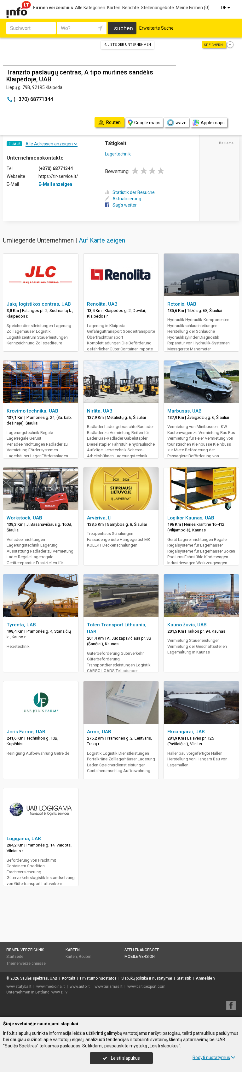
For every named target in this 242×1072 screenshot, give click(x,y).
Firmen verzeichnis (53, 7)
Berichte (130, 7)
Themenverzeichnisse (26, 963)
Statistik (184, 978)
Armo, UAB (99, 732)
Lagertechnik (118, 153)
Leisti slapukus (125, 1058)
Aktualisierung (126, 198)
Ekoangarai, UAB (186, 732)
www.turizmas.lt (109, 986)
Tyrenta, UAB (21, 625)
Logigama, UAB (24, 838)
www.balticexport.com (146, 986)
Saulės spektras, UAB (38, 978)
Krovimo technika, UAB (32, 411)
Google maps (147, 122)
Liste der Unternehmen (129, 45)
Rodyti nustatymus (211, 1057)
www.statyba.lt (19, 986)
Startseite (14, 956)
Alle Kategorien (90, 7)
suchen (123, 28)
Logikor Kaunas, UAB (190, 518)
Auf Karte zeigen (102, 240)
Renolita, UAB (102, 304)
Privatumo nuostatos (98, 978)
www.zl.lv (59, 992)
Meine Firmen (193, 7)
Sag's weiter (124, 205)
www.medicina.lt (50, 986)
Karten (113, 7)
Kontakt (68, 978)
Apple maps (213, 122)
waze (181, 122)
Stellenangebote (157, 7)
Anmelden (205, 978)
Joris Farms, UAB (26, 732)
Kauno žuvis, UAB (187, 625)
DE (224, 7)
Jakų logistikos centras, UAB (39, 304)
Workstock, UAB (24, 518)
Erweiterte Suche (156, 28)
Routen (85, 956)
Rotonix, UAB (181, 304)
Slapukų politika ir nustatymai (146, 978)
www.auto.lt (80, 986)
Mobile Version (139, 956)
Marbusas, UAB (184, 411)
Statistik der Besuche (133, 192)
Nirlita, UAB (99, 411)
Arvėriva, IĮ (99, 518)
